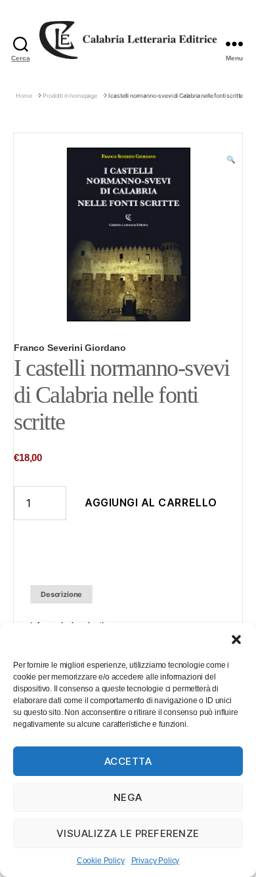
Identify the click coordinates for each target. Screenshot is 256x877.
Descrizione (61, 594)
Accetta (128, 761)
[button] (236, 639)
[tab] (61, 594)
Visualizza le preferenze (128, 833)
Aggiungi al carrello (151, 502)
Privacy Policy (155, 860)
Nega (128, 797)
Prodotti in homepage (70, 95)
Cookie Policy (101, 860)
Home (24, 95)
